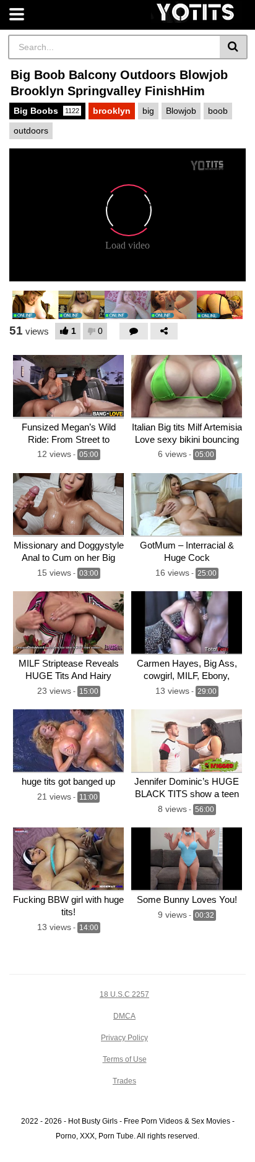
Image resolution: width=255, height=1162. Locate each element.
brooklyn (112, 111)
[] (234, 47)
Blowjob (181, 111)
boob (218, 111)
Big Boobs (46, 111)
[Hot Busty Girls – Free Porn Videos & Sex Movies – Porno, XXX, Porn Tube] (196, 12)
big (148, 111)
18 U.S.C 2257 (124, 994)
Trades (124, 1081)
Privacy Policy (124, 1037)
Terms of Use (125, 1059)
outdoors (31, 130)
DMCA (124, 1016)
